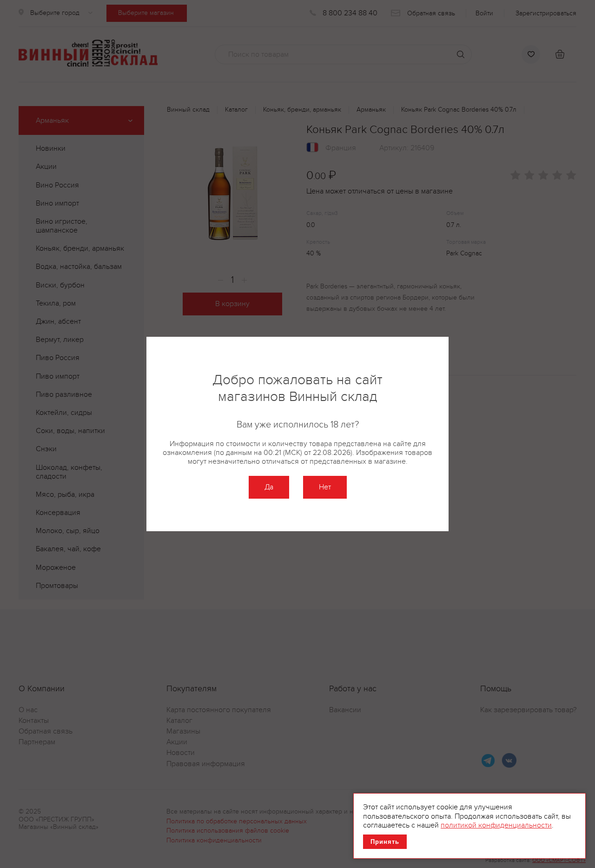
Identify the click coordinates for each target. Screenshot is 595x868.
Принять (384, 841)
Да (268, 487)
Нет (325, 487)
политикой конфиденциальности (496, 825)
